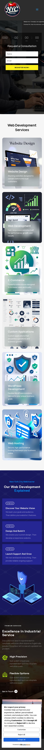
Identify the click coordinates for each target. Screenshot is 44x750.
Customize (21, 730)
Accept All (21, 740)
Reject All (21, 735)
